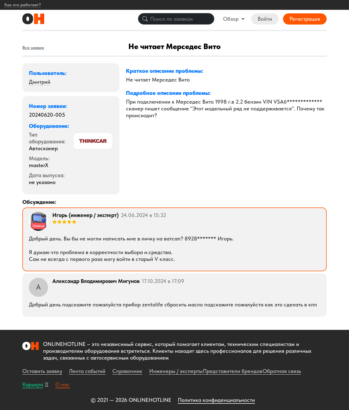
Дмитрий (39, 82)
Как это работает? (22, 4)
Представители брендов (232, 371)
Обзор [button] (231, 19)
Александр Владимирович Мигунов (96, 281)
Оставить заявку (42, 371)
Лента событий (87, 371)
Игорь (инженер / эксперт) (85, 215)
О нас (62, 384)
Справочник (127, 371)
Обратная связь (282, 371)
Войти (265, 19)
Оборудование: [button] (49, 126)
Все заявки (33, 47)
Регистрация (305, 19)
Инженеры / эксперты (176, 371)
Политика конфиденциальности (216, 400)
